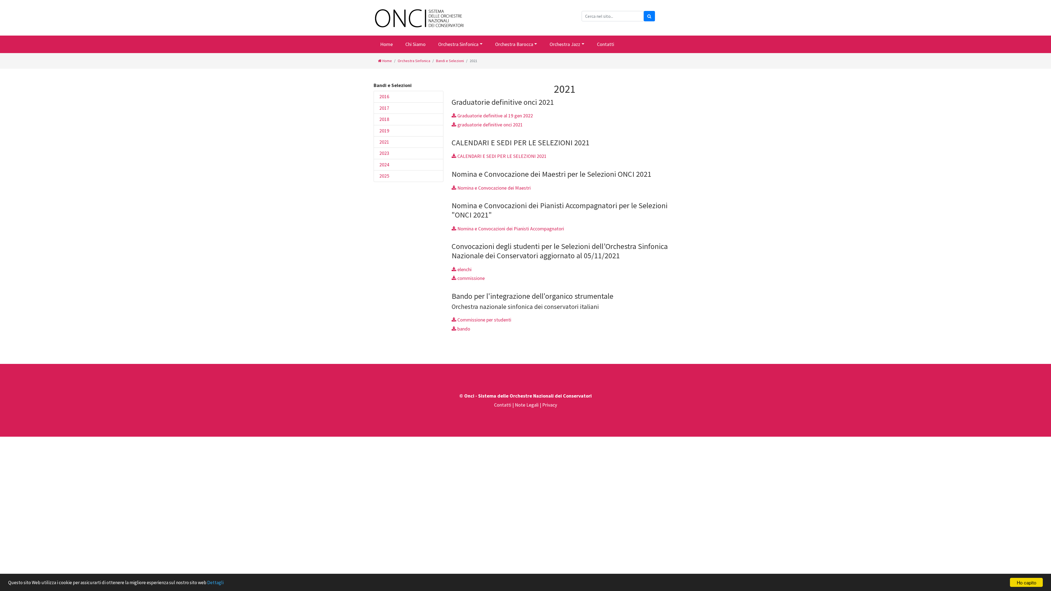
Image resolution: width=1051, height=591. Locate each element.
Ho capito (1026, 582)
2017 (384, 108)
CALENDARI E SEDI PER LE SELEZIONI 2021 (501, 156)
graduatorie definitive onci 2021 (489, 124)
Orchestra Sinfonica (458, 44)
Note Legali (527, 405)
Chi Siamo (415, 44)
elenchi (464, 269)
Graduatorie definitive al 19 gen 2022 (494, 115)
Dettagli (215, 583)
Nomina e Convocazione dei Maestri (493, 188)
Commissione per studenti (483, 320)
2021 (384, 142)
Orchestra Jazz (565, 44)
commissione (470, 278)
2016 (384, 96)
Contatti (605, 44)
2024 (384, 164)
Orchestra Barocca (514, 44)
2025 (384, 176)
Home (386, 44)
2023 (384, 153)
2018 (384, 119)
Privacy (549, 405)
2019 (384, 131)
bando (463, 329)
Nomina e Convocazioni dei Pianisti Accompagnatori (510, 228)
